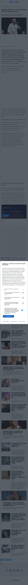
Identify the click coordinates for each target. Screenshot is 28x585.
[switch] (22, 293)
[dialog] (14, 292)
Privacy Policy (22, 321)
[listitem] (14, 289)
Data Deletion (6, 321)
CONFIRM (8, 316)
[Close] (25, 263)
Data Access (14, 321)
